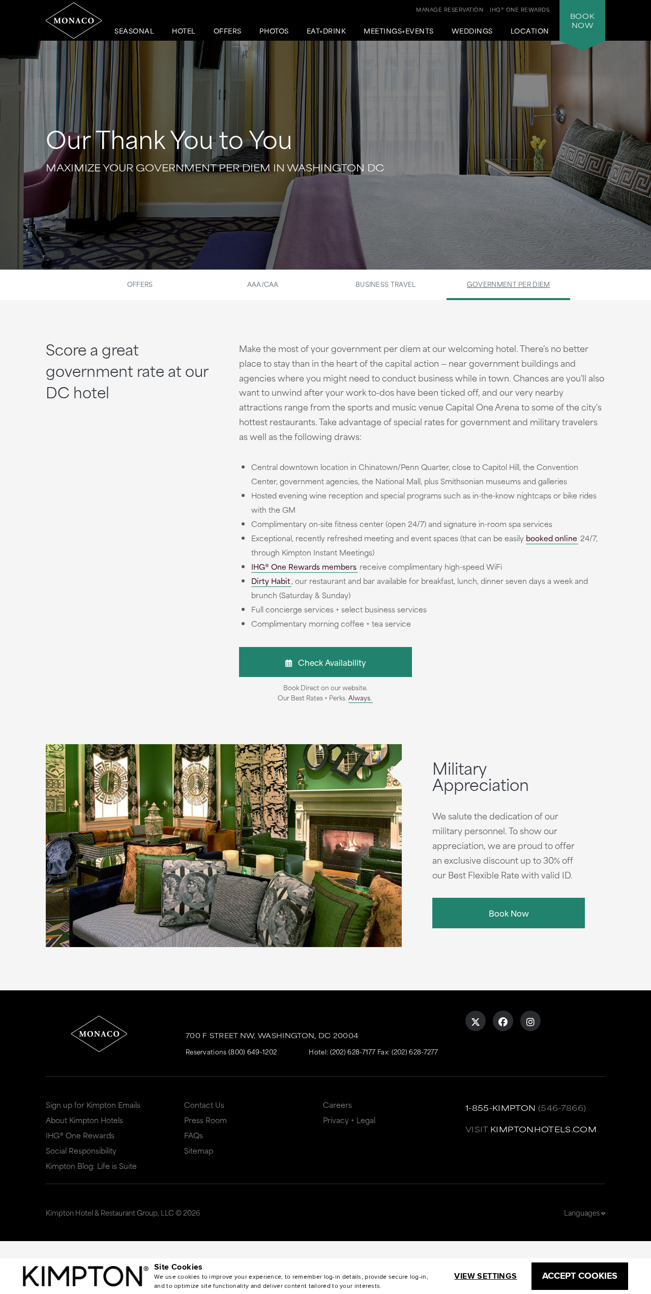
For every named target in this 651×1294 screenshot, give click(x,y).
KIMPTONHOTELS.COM (543, 1129)
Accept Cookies (579, 1275)
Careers (337, 1104)
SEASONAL (134, 31)
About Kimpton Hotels (84, 1120)
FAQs (193, 1135)
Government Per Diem (508, 284)
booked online (551, 538)
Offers (228, 31)
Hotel (184, 31)
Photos (274, 31)
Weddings (472, 31)
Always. (360, 697)
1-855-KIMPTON (500, 1107)
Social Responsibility (81, 1150)
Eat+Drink (326, 31)
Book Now (509, 912)
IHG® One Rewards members (304, 566)
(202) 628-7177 (353, 1051)
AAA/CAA (263, 284)
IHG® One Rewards (80, 1135)
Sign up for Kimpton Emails (93, 1104)
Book (582, 20)
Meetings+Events (399, 31)
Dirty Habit (270, 580)
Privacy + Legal (349, 1120)
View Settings (485, 1276)
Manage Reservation (449, 9)
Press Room (205, 1120)
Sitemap (198, 1150)
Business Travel (386, 284)
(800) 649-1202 (252, 1051)
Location (530, 31)
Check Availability (329, 662)
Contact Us (204, 1104)
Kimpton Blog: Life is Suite (91, 1165)
